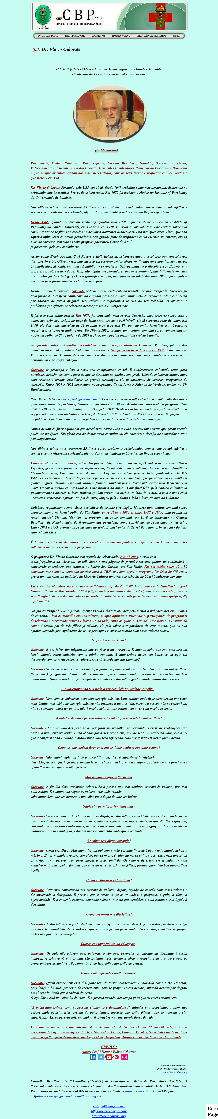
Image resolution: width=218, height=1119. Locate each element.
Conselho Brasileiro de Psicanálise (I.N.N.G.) (147, 1081)
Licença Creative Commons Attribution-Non (97, 1086)
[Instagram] (124, 1057)
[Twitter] (101, 1057)
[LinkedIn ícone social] (93, 1057)
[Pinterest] (117, 1057)
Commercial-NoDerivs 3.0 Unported (158, 1086)
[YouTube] (109, 1057)
